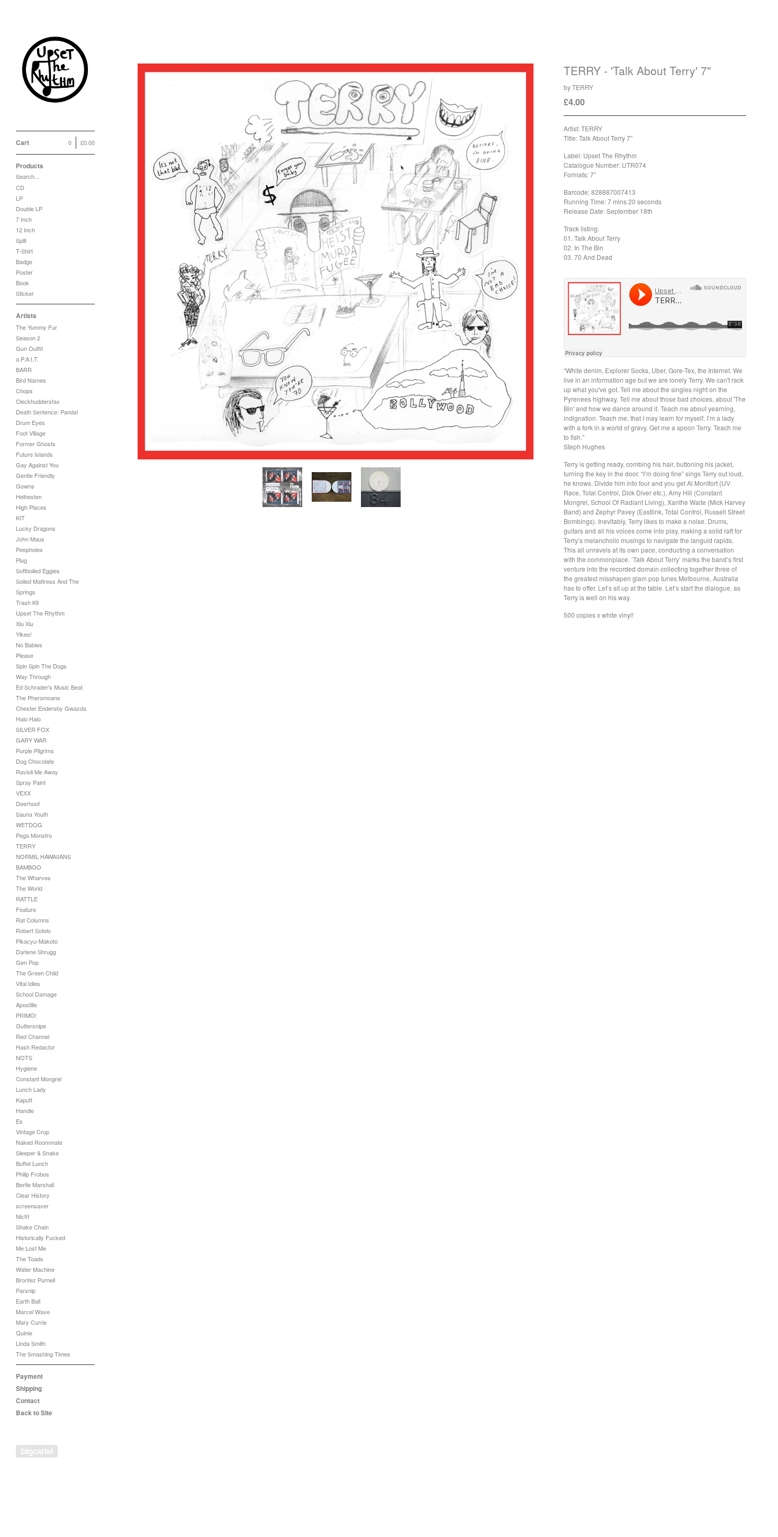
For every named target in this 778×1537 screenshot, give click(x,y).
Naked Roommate (39, 1142)
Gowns (25, 486)
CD (20, 187)
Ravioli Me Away (37, 771)
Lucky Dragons (36, 528)
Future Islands (34, 454)
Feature (26, 909)
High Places (31, 507)
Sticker (25, 293)
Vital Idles (28, 983)
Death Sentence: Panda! (47, 412)
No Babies (29, 644)
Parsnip (25, 1290)
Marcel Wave (33, 1311)
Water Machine (35, 1269)
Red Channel (32, 1036)
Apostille (26, 1004)
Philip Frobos (32, 1174)
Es (19, 1121)
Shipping (29, 1388)
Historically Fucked (40, 1237)
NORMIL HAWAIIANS (43, 856)
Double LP (29, 208)
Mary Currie (31, 1322)
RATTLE (27, 898)
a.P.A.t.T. (27, 359)
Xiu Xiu (24, 623)
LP (19, 198)
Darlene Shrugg (36, 951)
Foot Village (31, 433)
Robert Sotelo (33, 930)
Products (29, 165)
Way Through (33, 676)
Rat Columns (32, 920)
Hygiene (26, 1068)
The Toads (29, 1258)
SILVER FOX (32, 729)
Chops (24, 390)
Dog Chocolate (35, 761)
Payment (29, 1376)
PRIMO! (26, 1015)
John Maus (30, 539)
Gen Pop (27, 962)
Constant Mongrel (38, 1078)
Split (21, 240)
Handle (25, 1110)
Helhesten (29, 496)
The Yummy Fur (36, 327)
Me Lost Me (31, 1248)
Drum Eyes (30, 422)
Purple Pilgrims (35, 750)
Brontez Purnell (35, 1280)
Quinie (24, 1332)
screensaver (32, 1205)
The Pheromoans (38, 697)
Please (24, 655)
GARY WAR (31, 740)
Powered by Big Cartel (37, 1451)
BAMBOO (28, 867)
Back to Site (34, 1412)
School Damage (36, 994)
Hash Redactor (35, 1047)
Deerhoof (28, 803)
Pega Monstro (34, 835)
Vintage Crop (32, 1131)
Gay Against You (37, 464)
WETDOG (29, 824)
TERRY (25, 846)
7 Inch (24, 219)
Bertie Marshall (35, 1184)
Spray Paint (31, 782)
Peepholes (29, 549)
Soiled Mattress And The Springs (47, 586)
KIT (20, 517)
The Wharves (33, 877)
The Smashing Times (43, 1354)
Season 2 (28, 337)
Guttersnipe (31, 1025)
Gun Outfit (29, 348)
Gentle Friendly (35, 475)
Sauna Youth (32, 814)
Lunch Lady (31, 1089)
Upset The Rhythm (40, 613)
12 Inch (25, 229)
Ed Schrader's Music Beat (49, 687)
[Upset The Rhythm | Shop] (55, 71)
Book (22, 282)
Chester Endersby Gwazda (51, 708)
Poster (24, 272)
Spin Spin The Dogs (41, 666)
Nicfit (22, 1216)
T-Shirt (24, 251)
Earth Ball (28, 1301)
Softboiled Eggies (38, 570)
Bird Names (31, 380)
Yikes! (24, 634)
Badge (24, 261)
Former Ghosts (36, 443)
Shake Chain (32, 1227)
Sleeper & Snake (37, 1153)
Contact (28, 1400)
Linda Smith (31, 1343)
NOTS (24, 1057)
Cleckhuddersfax (38, 401)
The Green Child (37, 973)
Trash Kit (27, 602)
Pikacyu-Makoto (37, 941)
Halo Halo (28, 719)
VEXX (23, 793)
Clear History (33, 1195)
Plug (21, 560)
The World (29, 888)
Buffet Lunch (32, 1163)
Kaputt (24, 1100)
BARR (24, 369)
